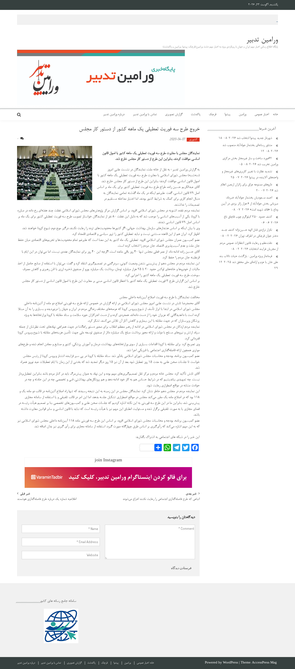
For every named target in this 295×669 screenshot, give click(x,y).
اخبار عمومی (261, 114)
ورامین (242, 114)
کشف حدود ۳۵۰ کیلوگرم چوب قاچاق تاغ (248, 217)
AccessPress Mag (264, 663)
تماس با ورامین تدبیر (145, 114)
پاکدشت (196, 114)
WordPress (231, 663)
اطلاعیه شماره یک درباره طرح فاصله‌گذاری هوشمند (46, 499)
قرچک (212, 114)
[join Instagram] (108, 477)
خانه (275, 114)
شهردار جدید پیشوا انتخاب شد (254, 138)
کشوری (193, 139)
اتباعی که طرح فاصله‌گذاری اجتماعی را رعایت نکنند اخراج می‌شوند (161, 499)
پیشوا (227, 114)
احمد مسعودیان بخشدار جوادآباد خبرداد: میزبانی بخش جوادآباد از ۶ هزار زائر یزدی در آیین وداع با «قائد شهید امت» (249, 204)
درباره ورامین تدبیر (113, 114)
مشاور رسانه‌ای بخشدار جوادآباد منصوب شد (247, 145)
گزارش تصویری (174, 114)
